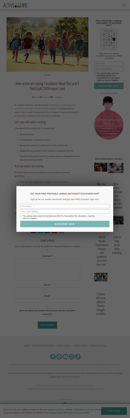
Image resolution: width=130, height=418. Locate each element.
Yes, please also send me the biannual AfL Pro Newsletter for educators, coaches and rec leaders (59, 217)
